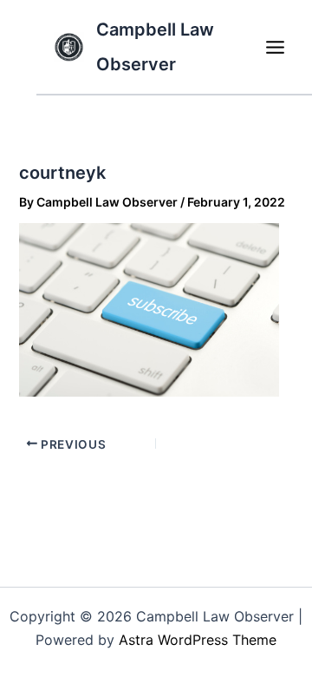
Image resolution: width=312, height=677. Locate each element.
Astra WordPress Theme (197, 639)
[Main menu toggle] (275, 47)
